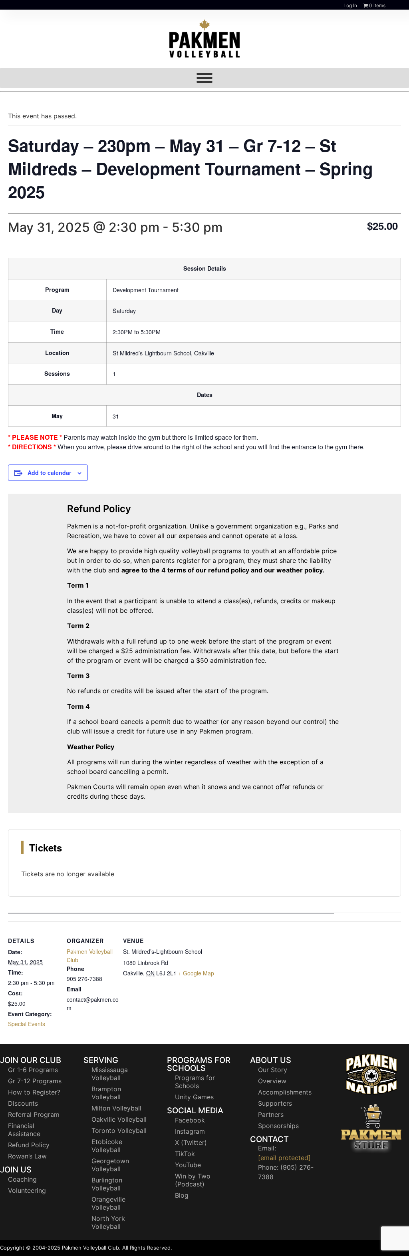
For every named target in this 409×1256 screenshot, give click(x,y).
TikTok (185, 1154)
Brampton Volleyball (106, 1093)
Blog (182, 1195)
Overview (272, 1081)
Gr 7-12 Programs (35, 1081)
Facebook (190, 1120)
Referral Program (34, 1114)
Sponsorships (278, 1126)
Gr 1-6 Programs (33, 1070)
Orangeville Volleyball (108, 1203)
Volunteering (27, 1190)
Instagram (190, 1131)
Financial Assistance (24, 1130)
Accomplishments (285, 1092)
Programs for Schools (195, 1082)
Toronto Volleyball (119, 1130)
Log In (350, 5)
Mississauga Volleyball (109, 1074)
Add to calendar (49, 472)
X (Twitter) (191, 1142)
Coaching (22, 1179)
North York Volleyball (108, 1222)
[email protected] (284, 1158)
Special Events (26, 1024)
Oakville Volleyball (119, 1119)
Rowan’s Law (27, 1156)
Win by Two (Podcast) (192, 1180)
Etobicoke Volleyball (106, 1146)
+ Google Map (196, 973)
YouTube (188, 1165)
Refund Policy (29, 1145)
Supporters (275, 1103)
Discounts (23, 1103)
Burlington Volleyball (106, 1184)
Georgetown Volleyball (110, 1165)
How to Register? (34, 1092)
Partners (271, 1114)
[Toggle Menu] (204, 78)
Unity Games (194, 1097)
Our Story (272, 1070)
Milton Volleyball (116, 1108)
